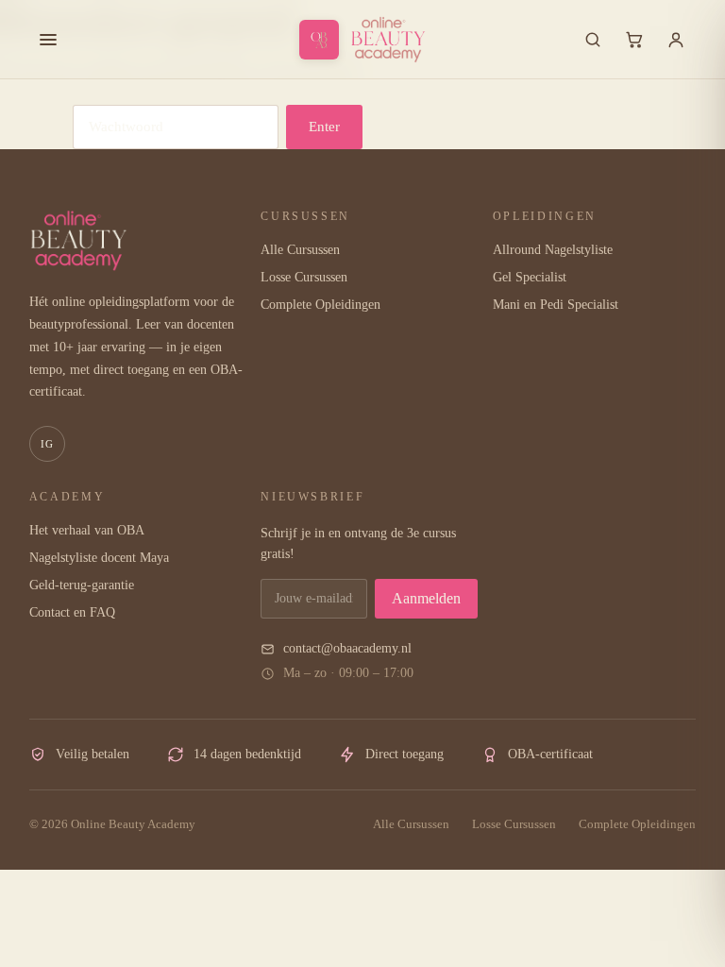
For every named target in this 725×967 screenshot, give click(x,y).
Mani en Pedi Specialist (555, 304)
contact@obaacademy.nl (347, 648)
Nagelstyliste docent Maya (99, 558)
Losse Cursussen (304, 277)
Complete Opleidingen (320, 304)
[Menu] (48, 40)
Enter (324, 126)
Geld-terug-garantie (81, 585)
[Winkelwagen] (634, 39)
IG (47, 444)
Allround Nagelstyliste (553, 250)
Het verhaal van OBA (86, 530)
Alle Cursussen (300, 250)
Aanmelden (426, 598)
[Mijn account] (676, 39)
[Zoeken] (593, 39)
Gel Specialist (529, 277)
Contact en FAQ (72, 612)
